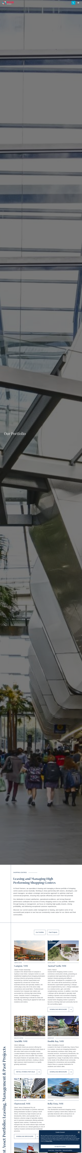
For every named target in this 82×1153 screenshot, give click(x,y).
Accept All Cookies (60, 1146)
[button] (79, 1132)
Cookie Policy (51, 1150)
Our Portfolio (40, 932)
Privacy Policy (58, 1150)
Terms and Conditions (67, 1150)
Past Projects (53, 932)
